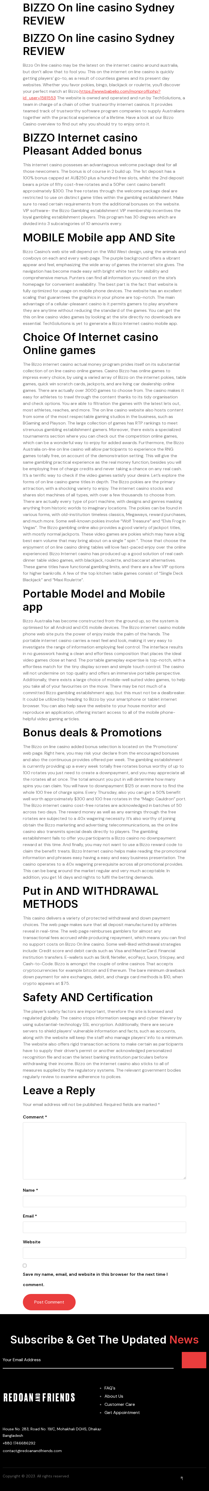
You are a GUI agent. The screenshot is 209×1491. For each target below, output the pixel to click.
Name (30, 1190)
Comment (35, 1117)
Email (30, 1216)
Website (32, 1242)
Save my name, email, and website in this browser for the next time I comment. (95, 1279)
